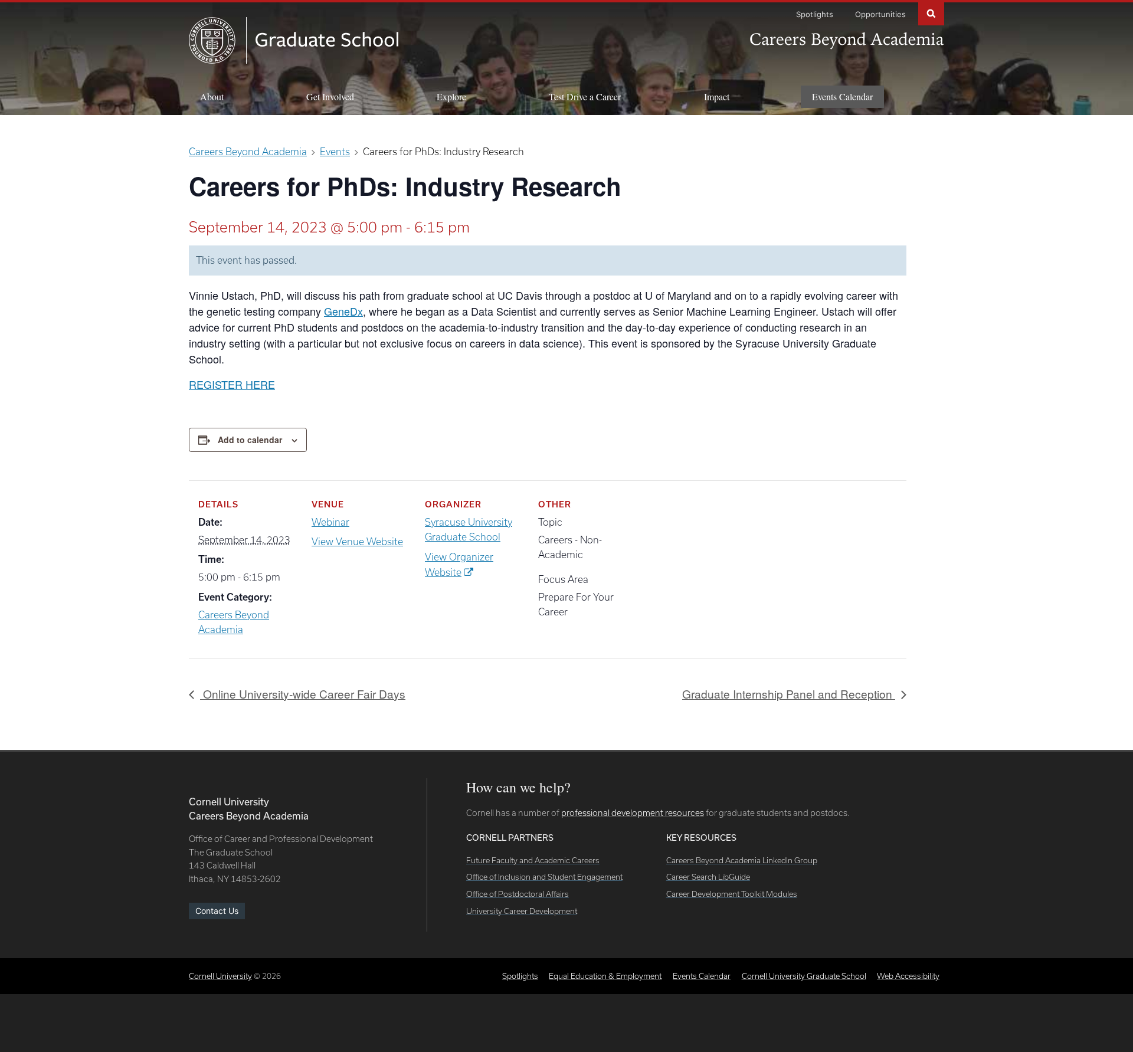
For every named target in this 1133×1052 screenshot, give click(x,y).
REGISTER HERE (232, 384)
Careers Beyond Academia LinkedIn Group (741, 860)
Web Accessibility (908, 976)
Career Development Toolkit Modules (731, 894)
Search (931, 12)
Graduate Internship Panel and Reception (788, 694)
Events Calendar (842, 96)
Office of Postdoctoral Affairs (517, 894)
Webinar (330, 521)
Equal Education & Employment (605, 976)
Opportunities (880, 14)
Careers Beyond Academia (248, 151)
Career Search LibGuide (708, 876)
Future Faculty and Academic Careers (533, 860)
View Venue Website (357, 541)
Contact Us (216, 911)
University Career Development (521, 911)
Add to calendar (250, 439)
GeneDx (343, 311)
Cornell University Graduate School (804, 976)
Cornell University (220, 976)
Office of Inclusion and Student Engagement (544, 876)
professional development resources (632, 813)
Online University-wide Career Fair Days (302, 694)
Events (335, 151)
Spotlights (814, 14)
